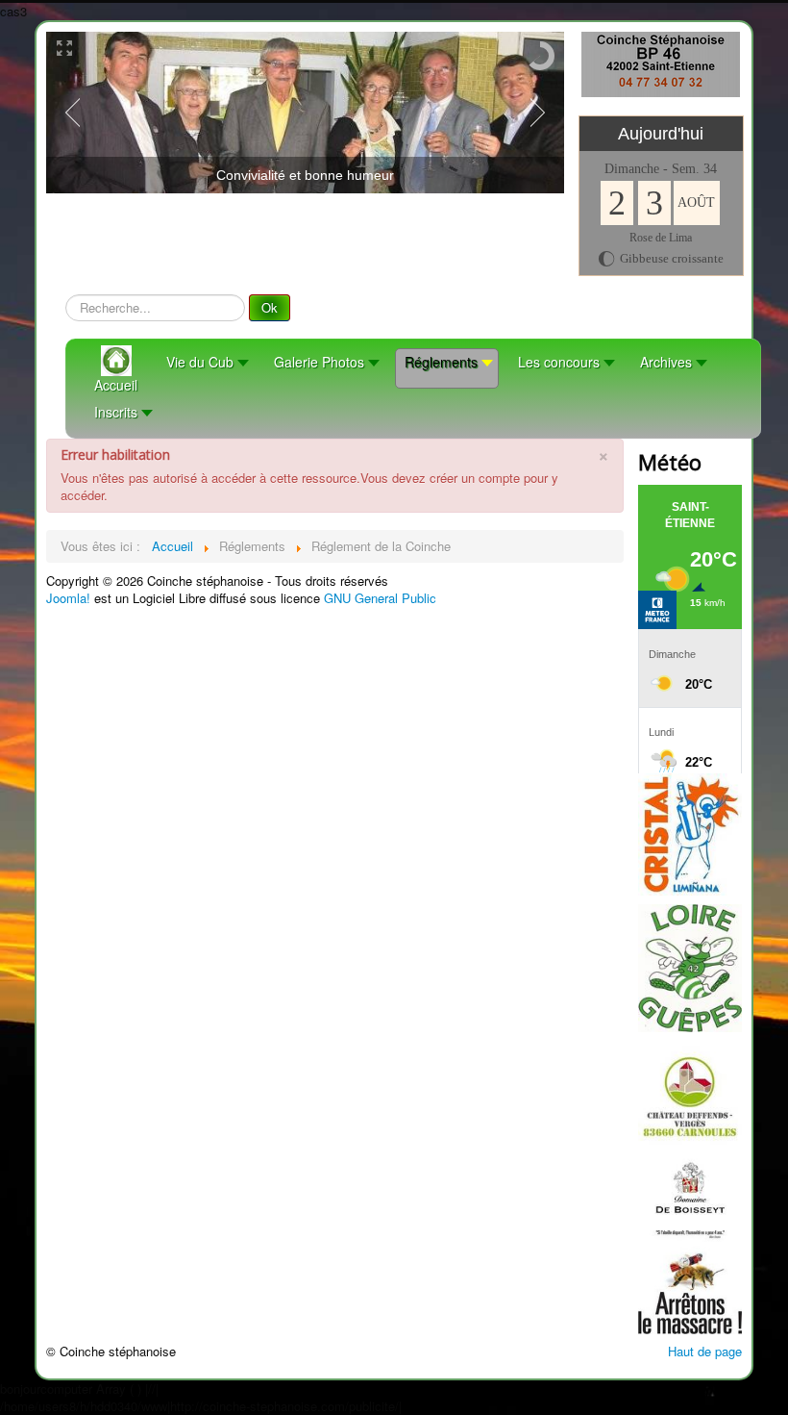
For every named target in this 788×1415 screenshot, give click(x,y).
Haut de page (705, 1351)
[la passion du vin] (690, 1185)
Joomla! (68, 598)
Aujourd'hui (660, 133)
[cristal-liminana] (690, 832)
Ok (269, 307)
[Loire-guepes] (690, 966)
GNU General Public (380, 598)
